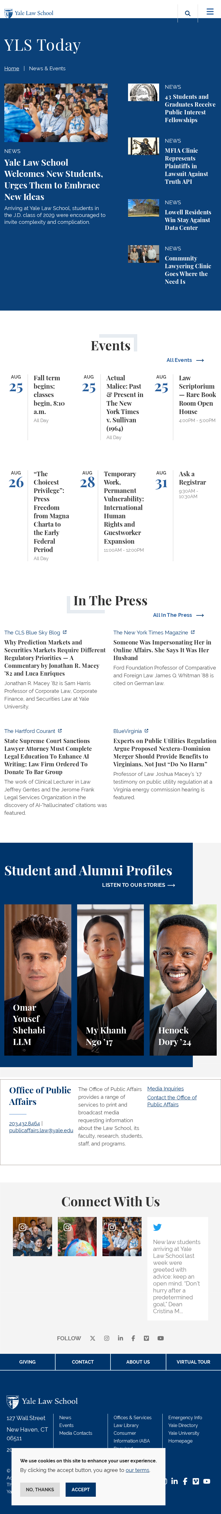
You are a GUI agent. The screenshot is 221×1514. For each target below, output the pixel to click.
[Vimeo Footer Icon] (195, 1482)
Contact (83, 1362)
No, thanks (40, 1489)
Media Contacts (75, 1433)
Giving (27, 1362)
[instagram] (106, 1339)
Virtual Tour (193, 1362)
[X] (93, 1339)
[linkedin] (120, 1339)
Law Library (126, 1425)
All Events (180, 360)
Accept (81, 1489)
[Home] (30, 14)
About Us (138, 1362)
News (65, 1417)
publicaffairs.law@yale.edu (41, 1130)
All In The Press (173, 615)
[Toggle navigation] (210, 12)
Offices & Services (133, 1417)
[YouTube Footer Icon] (206, 1482)
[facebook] (133, 1339)
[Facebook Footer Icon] (185, 1482)
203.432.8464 (24, 1123)
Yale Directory (183, 1425)
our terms (137, 1470)
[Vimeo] (146, 1339)
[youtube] (160, 1339)
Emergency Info (185, 1417)
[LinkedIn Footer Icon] (174, 1482)
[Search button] (187, 20)
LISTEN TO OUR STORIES (133, 885)
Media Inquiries (165, 1089)
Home (11, 68)
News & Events (47, 68)
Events (66, 1425)
